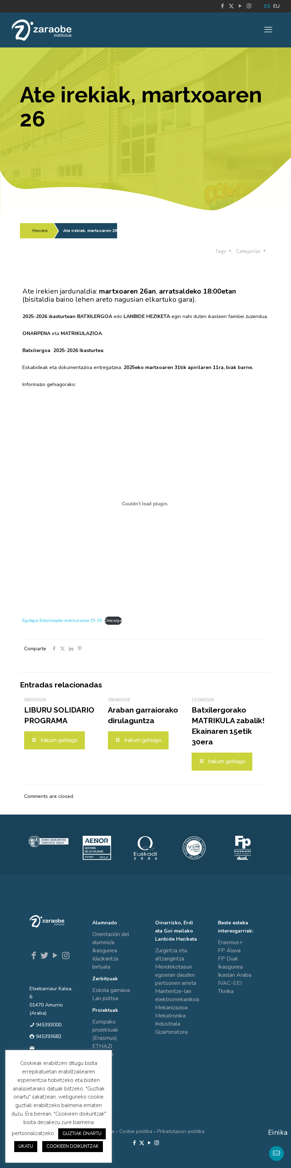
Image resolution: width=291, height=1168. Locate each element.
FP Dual (228, 959)
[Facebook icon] (222, 6)
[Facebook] (33, 955)
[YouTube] (55, 955)
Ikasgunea (104, 950)
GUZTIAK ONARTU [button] (81, 1133)
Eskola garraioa (111, 990)
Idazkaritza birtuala (105, 963)
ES (267, 6)
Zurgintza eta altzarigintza (171, 955)
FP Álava (229, 950)
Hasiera (40, 230)
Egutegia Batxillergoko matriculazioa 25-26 (62, 620)
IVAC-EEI (230, 983)
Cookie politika (135, 1131)
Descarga (113, 620)
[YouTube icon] (240, 6)
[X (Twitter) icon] (231, 6)
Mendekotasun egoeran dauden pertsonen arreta (175, 975)
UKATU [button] (25, 1146)
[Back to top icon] (256, 1153)
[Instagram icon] (249, 6)
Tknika (226, 991)
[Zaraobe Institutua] (41, 30)
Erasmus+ (230, 942)
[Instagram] (65, 955)
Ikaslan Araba (234, 975)
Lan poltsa (105, 998)
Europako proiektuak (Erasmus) (105, 1030)
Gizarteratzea (171, 1032)
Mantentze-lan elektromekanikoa (177, 995)
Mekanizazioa (171, 1007)
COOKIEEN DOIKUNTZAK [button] (72, 1146)
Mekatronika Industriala (170, 1020)
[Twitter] (44, 955)
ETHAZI (102, 1046)
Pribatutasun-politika (180, 1131)
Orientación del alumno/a (110, 938)
